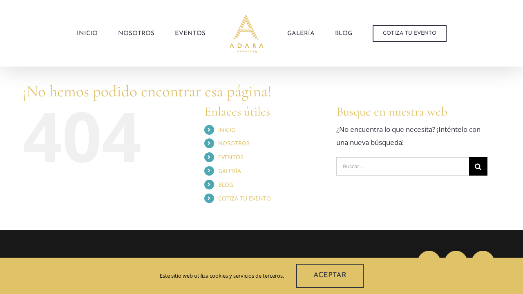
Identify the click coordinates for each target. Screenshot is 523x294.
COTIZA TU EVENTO (244, 198)
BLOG (225, 184)
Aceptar (329, 275)
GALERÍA (229, 171)
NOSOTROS (234, 143)
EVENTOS (231, 157)
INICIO (227, 130)
